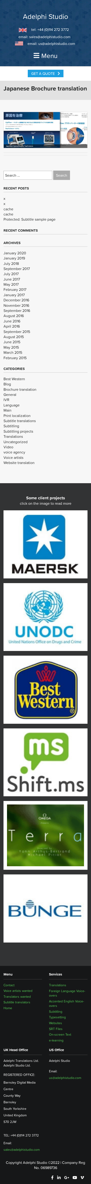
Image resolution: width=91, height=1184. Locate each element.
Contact (9, 985)
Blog (7, 384)
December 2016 (16, 300)
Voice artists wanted (18, 991)
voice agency (14, 452)
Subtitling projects (18, 431)
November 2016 (16, 305)
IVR (6, 399)
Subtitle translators (17, 1002)
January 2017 (14, 295)
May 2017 (11, 284)
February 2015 (15, 358)
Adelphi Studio (45, 16)
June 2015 (12, 342)
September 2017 (17, 268)
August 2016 (14, 315)
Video (8, 447)
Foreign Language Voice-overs (67, 993)
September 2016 (17, 310)
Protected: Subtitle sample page (30, 219)
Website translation (19, 462)
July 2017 (11, 274)
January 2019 (14, 258)
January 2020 (15, 253)
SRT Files (56, 1029)
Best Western (14, 379)
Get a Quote (43, 73)
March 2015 (13, 352)
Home (8, 1008)
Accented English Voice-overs (66, 1003)
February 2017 (15, 289)
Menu (49, 56)
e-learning (56, 1040)
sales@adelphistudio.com (49, 37)
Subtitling (11, 426)
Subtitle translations (20, 421)
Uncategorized (16, 442)
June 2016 (12, 321)
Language (12, 405)
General (10, 394)
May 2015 (11, 347)
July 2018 (11, 263)
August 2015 (14, 337)
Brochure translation (20, 389)
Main (7, 410)
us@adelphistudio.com (56, 43)
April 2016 (12, 326)
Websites (55, 1023)
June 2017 (12, 279)
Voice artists (13, 457)
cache (8, 209)
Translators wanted (17, 996)
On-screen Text (60, 1034)
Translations (13, 436)
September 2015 (17, 331)
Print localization (17, 415)
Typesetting (57, 1017)
